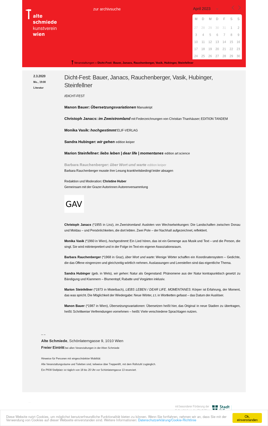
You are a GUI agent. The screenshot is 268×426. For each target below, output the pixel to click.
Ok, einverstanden (247, 418)
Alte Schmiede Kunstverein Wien (42, 22)
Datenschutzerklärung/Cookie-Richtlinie (167, 419)
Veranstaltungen (84, 62)
